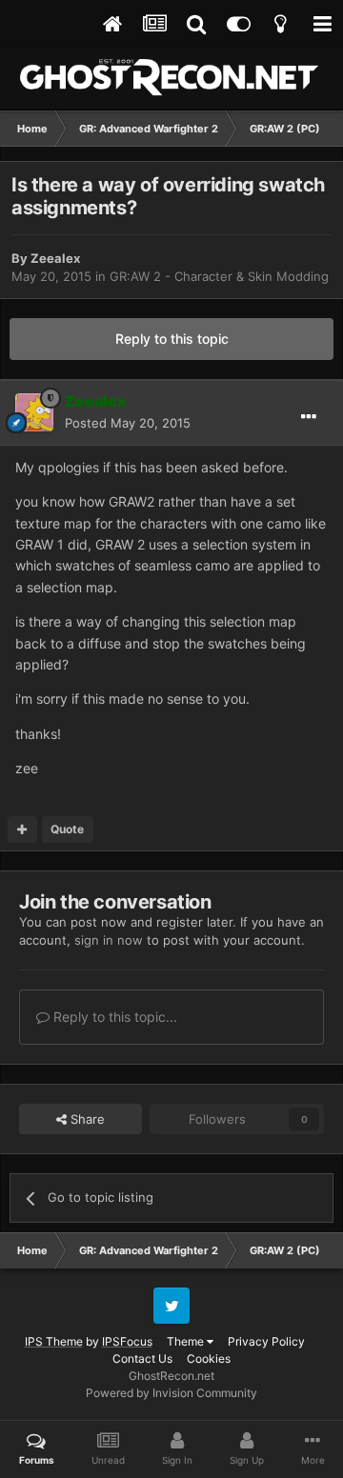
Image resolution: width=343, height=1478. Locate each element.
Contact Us (142, 1358)
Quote (67, 829)
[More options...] (309, 417)
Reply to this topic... (113, 1017)
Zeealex (55, 258)
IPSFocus (127, 1341)
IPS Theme (54, 1341)
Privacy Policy (266, 1341)
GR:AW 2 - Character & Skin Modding (219, 276)
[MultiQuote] (22, 829)
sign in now (108, 940)
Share (86, 1119)
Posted (128, 422)
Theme (187, 1341)
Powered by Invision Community (171, 1393)
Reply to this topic (172, 338)
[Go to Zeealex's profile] (34, 412)
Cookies (209, 1358)
